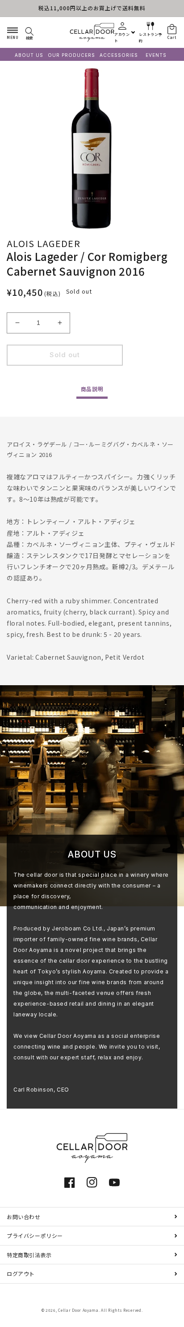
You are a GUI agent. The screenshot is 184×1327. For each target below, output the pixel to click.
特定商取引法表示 (29, 1255)
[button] (12, 32)
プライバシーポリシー (35, 1235)
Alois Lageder (43, 243)
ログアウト (21, 1273)
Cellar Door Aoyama (78, 1310)
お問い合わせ (24, 1216)
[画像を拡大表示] (92, 148)
